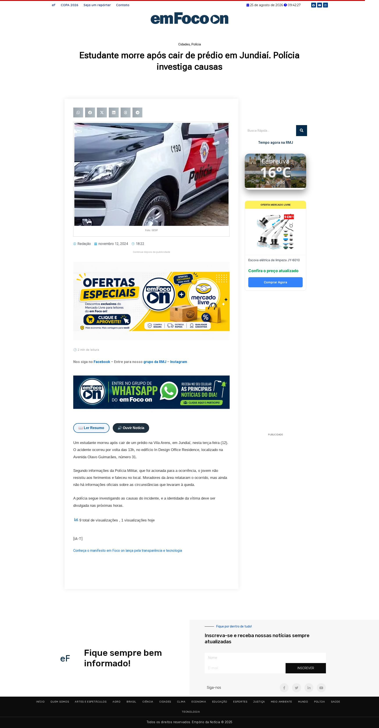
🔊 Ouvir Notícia (131, 428)
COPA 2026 (69, 5)
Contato (122, 5)
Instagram (178, 362)
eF (53, 5)
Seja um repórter (97, 5)
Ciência (147, 701)
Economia (198, 701)
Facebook (102, 362)
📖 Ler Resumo (91, 428)
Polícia (196, 44)
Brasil (131, 701)
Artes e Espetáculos (90, 701)
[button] (78, 112)
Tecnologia (191, 711)
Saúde (335, 701)
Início (40, 701)
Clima (181, 701)
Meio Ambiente (281, 701)
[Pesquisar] (301, 130)
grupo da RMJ (154, 362)
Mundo (303, 701)
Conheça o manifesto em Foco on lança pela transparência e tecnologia (127, 550)
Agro (117, 701)
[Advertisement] (275, 363)
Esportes (240, 701)
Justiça (259, 701)
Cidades (184, 44)
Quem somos (59, 701)
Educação (219, 701)
